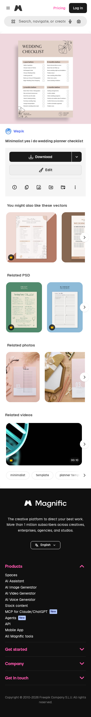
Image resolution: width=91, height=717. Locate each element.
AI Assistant (14, 581)
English (45, 545)
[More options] (75, 187)
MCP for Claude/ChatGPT (30, 611)
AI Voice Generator (20, 599)
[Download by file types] (77, 157)
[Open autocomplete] (11, 21)
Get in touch (16, 677)
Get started (16, 649)
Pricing (59, 8)
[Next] (84, 237)
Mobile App (14, 630)
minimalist (17, 475)
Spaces (11, 575)
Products (13, 566)
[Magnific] (45, 504)
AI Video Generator (20, 593)
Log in (78, 8)
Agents (15, 618)
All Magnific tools (19, 636)
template (42, 475)
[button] (45, 545)
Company (14, 663)
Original (32, 43)
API (8, 624)
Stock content (16, 605)
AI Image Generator (21, 587)
